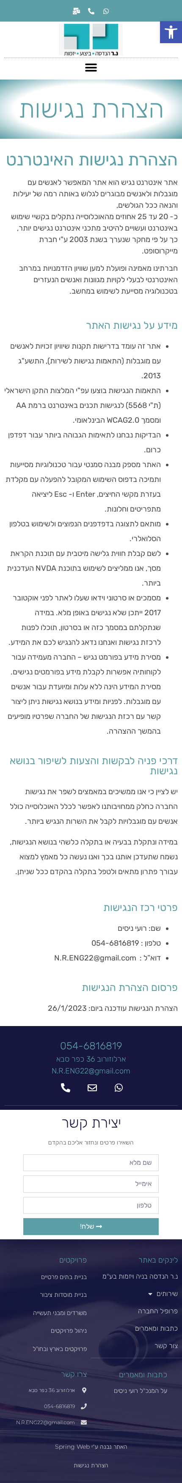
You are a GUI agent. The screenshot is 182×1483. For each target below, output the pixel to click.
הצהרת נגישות (91, 1465)
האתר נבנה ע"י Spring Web (91, 1446)
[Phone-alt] (91, 11)
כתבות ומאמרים (156, 1328)
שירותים (167, 1294)
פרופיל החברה (158, 1311)
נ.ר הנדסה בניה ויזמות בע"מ (140, 1276)
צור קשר (166, 1346)
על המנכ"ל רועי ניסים (140, 1391)
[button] (171, 32)
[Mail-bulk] (76, 11)
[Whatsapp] (105, 11)
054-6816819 (91, 1046)
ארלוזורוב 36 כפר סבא (91, 1059)
